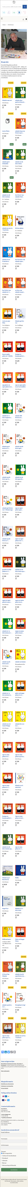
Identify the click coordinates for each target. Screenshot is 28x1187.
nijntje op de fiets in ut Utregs (6, 663)
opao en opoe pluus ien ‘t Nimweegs (19, 540)
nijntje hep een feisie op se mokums (20, 133)
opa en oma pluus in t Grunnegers (6, 756)
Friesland (5, 1158)
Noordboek (4, 1063)
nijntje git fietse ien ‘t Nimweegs (7, 509)
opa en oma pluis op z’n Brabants (6, 1037)
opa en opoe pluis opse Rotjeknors (19, 509)
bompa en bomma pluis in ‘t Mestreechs (7, 818)
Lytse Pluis (5, 131)
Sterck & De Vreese (11, 1063)
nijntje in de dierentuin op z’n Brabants (6, 848)
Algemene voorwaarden (7, 1086)
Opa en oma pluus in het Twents (19, 818)
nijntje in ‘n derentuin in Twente (6, 695)
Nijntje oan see (7, 100)
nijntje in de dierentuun (6, 196)
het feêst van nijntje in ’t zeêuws (6, 292)
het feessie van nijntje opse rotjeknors (20, 261)
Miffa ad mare (6, 939)
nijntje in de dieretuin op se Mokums (20, 571)
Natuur (4, 1163)
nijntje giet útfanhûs (6, 162)
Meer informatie (5, 1071)
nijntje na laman (20, 662)
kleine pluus (19, 228)
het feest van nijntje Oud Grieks (19, 196)
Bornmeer (3, 1065)
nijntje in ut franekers (6, 260)
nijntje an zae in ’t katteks (7, 229)
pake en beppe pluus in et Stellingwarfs (19, 695)
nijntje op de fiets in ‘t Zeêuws (6, 540)
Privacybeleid (4, 1088)
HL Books (19, 1063)
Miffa (17, 878)
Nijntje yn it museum (19, 786)
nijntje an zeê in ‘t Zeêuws (20, 1036)
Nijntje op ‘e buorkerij (6, 878)
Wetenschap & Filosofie (9, 1165)
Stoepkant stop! (20, 1005)
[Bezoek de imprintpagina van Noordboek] (3, 12)
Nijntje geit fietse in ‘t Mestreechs (6, 448)
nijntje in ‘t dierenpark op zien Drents (7, 417)
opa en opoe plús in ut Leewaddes (20, 386)
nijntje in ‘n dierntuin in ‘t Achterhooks (7, 633)
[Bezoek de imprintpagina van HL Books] (14, 12)
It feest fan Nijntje (5, 975)
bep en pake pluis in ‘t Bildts (7, 355)
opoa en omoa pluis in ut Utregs (19, 602)
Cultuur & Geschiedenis (9, 1156)
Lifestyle (4, 1160)
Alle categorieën (7, 1153)
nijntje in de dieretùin (19, 162)
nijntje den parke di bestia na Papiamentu (20, 102)
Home (4, 24)
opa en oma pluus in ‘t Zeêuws (18, 848)
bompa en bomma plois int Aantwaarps (20, 356)
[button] (2, 19)
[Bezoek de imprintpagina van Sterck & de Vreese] (8, 12)
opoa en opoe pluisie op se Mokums (6, 602)
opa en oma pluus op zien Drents (19, 756)
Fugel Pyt (5, 908)
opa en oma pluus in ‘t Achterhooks (6, 787)
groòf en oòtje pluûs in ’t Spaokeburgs (6, 571)
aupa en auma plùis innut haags (19, 633)
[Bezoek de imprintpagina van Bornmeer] (19, 12)
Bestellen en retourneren (7, 1083)
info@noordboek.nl (7, 1117)
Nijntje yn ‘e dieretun (19, 909)
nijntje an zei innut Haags (6, 725)
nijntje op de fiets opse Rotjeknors (19, 448)
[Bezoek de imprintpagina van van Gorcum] (24, 12)
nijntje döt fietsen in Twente (18, 417)
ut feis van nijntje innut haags (19, 292)
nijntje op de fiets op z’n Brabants (6, 479)
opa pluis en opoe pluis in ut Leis (7, 386)
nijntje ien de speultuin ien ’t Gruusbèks (20, 976)
